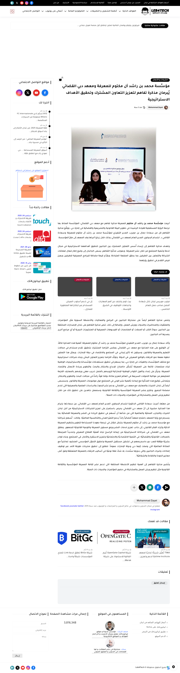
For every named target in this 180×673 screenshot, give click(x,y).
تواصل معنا (112, 3)
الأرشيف (65, 3)
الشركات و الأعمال (160, 80)
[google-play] (12, 3)
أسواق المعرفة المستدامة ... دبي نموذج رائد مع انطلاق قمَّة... (32, 152)
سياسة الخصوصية (80, 3)
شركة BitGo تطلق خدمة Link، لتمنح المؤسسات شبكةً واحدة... (75, 555)
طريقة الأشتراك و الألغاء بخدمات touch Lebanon (23, 222)
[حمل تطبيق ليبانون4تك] (32, 302)
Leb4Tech (139, 668)
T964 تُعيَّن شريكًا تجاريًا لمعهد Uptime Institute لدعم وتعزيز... (154, 555)
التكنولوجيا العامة (76, 11)
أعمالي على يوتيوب (54, 11)
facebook (64, 506)
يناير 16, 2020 (26, 263)
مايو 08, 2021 (25, 247)
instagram (155, 510)
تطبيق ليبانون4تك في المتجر (154, 632)
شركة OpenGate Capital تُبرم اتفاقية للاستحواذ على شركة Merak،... (117, 557)
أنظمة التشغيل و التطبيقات (103, 11)
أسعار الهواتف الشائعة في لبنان (156, 3)
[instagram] (26, 3)
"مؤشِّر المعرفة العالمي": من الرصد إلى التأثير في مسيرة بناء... (30, 141)
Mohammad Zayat (155, 108)
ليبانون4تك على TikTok (156, 627)
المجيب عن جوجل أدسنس (130, 3)
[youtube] (22, 3)
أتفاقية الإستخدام (97, 3)
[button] (158, 487)
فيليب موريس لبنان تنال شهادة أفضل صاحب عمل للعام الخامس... (154, 306)
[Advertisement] (90, 54)
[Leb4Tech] (155, 11)
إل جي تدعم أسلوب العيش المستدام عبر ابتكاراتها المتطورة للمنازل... (76, 306)
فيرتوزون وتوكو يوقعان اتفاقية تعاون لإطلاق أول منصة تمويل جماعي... (108, 26)
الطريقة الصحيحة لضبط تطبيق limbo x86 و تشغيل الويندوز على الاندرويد (22, 254)
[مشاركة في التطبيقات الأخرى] (134, 487)
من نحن (56, 3)
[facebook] (31, 3)
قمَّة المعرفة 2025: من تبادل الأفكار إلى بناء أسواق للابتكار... (30, 130)
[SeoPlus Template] (168, 667)
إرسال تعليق (159, 583)
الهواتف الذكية (129, 11)
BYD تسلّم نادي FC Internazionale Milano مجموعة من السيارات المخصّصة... (32, 117)
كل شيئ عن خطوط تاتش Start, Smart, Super (22, 269)
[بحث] (12, 11)
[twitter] (17, 3)
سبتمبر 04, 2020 (24, 216)
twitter (81, 506)
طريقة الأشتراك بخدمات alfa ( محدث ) (22, 237)
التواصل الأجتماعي (31, 11)
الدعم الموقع (160, 636)
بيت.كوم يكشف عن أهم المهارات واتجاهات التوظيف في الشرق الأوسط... (114, 306)
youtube (73, 506)
